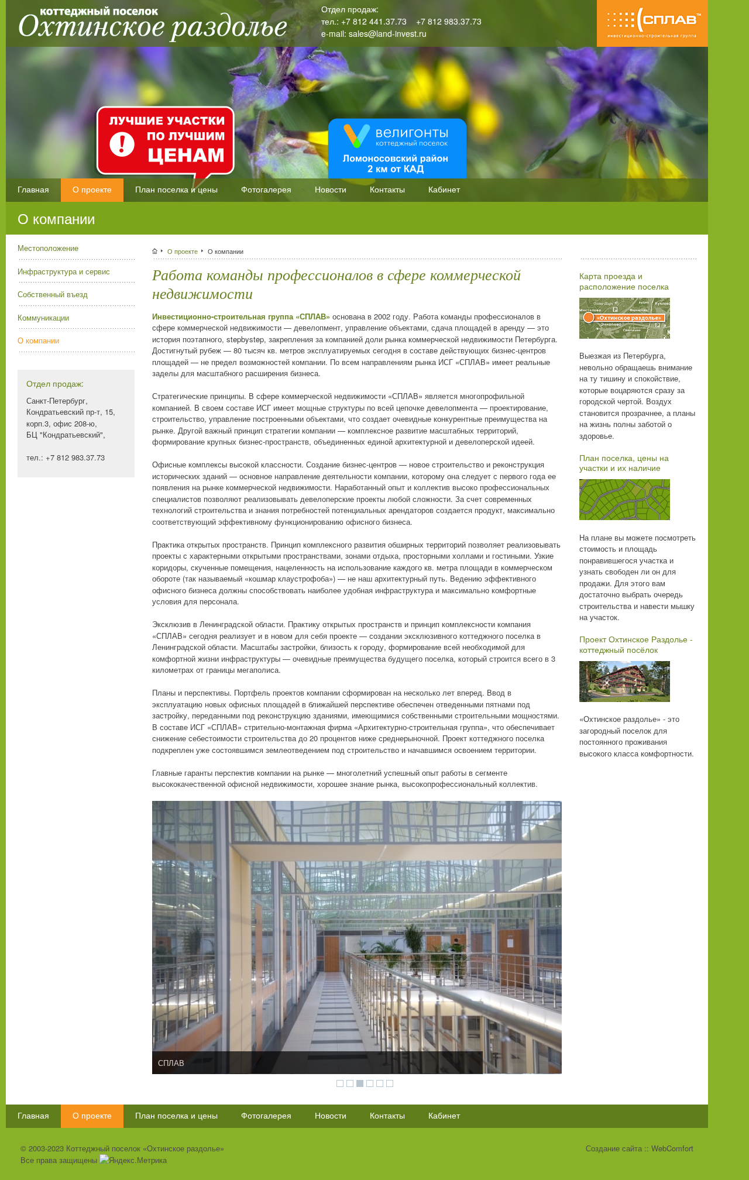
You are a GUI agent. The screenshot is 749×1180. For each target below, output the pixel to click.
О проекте (92, 189)
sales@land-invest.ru (388, 33)
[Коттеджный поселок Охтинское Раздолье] (149, 43)
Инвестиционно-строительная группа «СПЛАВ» (241, 316)
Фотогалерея (266, 189)
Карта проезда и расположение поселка (624, 281)
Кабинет (444, 189)
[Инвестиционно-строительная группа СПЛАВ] (652, 43)
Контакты (387, 189)
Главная (33, 189)
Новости (330, 189)
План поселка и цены (176, 189)
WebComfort (672, 1148)
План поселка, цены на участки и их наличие (624, 463)
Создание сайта (614, 1148)
